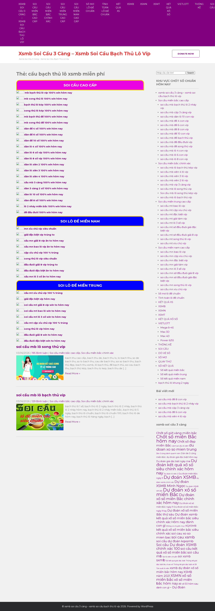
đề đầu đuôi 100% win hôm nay (43, 212)
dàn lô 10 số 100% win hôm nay (43, 194)
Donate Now (186, 53)
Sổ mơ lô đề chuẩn (90, 7)
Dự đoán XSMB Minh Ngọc (172, 484)
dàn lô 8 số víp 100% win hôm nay (45, 158)
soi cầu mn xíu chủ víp (173, 289)
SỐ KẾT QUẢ (166, 365)
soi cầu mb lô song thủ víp (40, 346)
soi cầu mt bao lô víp (172, 205)
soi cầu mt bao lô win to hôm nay (45, 310)
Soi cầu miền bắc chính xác (48, 13)
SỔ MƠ (162, 357)
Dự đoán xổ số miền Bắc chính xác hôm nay (175, 499)
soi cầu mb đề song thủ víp (176, 146)
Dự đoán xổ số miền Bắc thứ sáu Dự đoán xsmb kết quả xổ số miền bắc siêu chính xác (177, 516)
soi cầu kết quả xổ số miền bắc (177, 550)
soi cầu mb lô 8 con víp (174, 159)
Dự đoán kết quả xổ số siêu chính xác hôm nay (176, 466)
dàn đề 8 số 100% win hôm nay (43, 200)
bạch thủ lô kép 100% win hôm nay (46, 104)
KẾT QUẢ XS (118, 7)
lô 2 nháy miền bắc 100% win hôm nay (47, 206)
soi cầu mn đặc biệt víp (174, 260)
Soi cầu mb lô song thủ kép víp (178, 193)
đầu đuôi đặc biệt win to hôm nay (44, 340)
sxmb (160, 560)
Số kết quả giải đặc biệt (175, 561)
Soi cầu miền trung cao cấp (63, 13)
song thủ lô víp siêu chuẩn (40, 258)
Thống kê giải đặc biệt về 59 (185, 564)
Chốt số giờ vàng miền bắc (176, 433)
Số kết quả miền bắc (172, 370)
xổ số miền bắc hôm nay (174, 581)
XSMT (156, 4)
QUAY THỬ (164, 361)
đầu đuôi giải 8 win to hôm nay (43, 334)
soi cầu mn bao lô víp (173, 251)
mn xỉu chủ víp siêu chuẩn (40, 228)
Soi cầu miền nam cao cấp (76, 13)
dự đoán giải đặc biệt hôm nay (182, 457)
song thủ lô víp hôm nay (39, 328)
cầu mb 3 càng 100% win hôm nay (45, 182)
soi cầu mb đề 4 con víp (174, 120)
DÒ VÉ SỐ (164, 353)
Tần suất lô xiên (162, 568)
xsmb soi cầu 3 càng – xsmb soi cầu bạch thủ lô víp (22, 23)
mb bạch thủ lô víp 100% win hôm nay (48, 92)
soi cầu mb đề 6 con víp (174, 125)
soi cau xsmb (183, 537)
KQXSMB (190, 525)
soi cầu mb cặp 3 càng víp (176, 112)
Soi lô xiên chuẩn (170, 557)
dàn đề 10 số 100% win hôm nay (44, 140)
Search (190, 73)
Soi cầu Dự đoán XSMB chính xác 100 (176, 547)
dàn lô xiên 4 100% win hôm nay (44, 176)
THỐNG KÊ (199, 6)
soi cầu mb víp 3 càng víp (175, 184)
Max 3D (165, 331)
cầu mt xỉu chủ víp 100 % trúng (43, 292)
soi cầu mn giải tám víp (174, 264)
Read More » (72, 373)
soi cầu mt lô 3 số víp (172, 222)
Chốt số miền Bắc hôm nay (176, 439)
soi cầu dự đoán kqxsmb (174, 541)
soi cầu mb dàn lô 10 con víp (177, 116)
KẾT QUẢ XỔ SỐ (168, 9)
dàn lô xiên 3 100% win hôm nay (44, 170)
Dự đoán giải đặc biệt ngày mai (173, 461)
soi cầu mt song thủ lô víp (175, 239)
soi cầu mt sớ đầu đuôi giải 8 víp (179, 234)
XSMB (130, 4)
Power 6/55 (167, 340)
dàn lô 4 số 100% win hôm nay (43, 146)
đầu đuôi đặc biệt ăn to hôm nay (44, 270)
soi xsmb (184, 556)
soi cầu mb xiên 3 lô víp (174, 176)
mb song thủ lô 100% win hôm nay (45, 98)
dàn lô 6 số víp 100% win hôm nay (45, 152)
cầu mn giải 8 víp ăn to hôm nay (44, 240)
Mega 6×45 (167, 327)
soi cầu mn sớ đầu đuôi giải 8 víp (179, 273)
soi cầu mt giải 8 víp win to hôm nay (46, 304)
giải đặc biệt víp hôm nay (39, 298)
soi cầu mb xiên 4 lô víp (174, 171)
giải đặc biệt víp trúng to (39, 234)
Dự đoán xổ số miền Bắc (176, 492)
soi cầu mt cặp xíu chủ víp (175, 210)
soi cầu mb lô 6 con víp (174, 154)
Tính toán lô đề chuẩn (105, 9)
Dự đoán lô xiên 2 (171, 474)
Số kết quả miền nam (173, 378)
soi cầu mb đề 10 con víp (175, 133)
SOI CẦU (163, 348)
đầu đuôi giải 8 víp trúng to (41, 264)
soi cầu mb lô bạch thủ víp (40, 395)
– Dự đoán (177, 587)
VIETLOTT (183, 4)
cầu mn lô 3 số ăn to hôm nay (42, 276)
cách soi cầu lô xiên (180, 446)
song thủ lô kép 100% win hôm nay (46, 110)
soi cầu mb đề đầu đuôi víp (176, 142)
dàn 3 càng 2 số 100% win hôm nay (46, 188)
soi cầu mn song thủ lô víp (176, 285)
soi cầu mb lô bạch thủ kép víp (178, 167)
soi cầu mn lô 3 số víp (173, 268)
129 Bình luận (40, 401)
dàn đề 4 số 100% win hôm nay (43, 128)
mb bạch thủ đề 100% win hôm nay (46, 116)
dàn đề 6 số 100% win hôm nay (43, 134)
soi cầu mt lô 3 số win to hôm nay (45, 316)
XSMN (143, 4)
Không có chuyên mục (175, 526)
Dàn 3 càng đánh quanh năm (168, 453)
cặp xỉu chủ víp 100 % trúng (41, 252)
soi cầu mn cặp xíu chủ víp (176, 256)
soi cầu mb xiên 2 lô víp (174, 180)
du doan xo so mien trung (176, 447)
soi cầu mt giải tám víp (173, 218)
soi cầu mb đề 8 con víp (174, 129)
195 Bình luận (40, 352)
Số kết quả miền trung (173, 374)
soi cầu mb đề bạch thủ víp (176, 137)
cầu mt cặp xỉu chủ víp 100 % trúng (46, 322)
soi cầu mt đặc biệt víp (173, 214)
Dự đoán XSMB (180, 477)
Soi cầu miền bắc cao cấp (35, 13)
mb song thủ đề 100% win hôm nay (46, 122)
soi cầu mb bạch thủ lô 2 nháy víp (178, 403)
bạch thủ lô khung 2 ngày (173, 382)
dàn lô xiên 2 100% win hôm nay (44, 164)
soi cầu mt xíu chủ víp (173, 243)
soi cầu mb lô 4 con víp (174, 150)
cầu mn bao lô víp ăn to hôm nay (44, 246)
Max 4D (165, 336)
